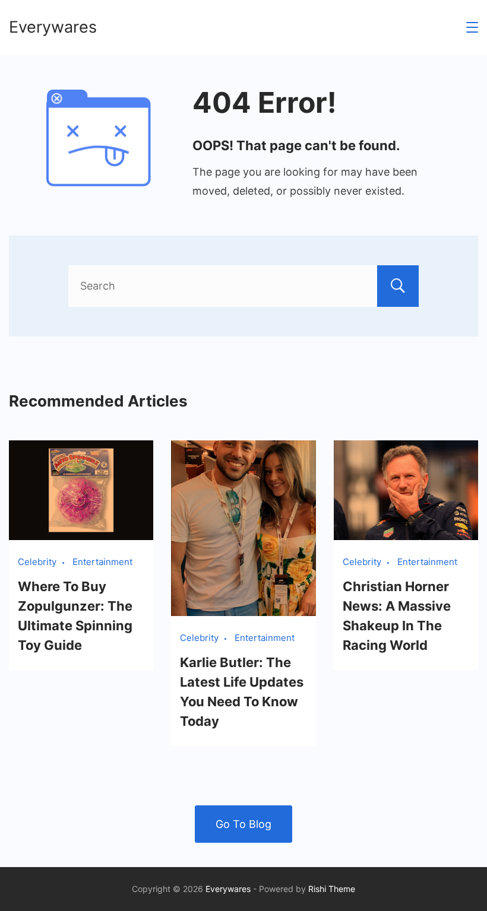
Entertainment (102, 561)
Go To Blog (243, 824)
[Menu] (472, 27)
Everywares (53, 27)
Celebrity (37, 561)
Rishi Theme (331, 889)
